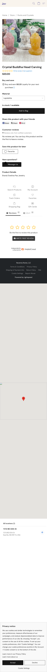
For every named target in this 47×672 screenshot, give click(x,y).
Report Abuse (30, 273)
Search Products (14, 190)
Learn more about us (10, 657)
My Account (33, 190)
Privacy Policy (32, 267)
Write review (17, 71)
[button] (4, 3)
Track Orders (14, 198)
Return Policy (31, 270)
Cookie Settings (17, 273)
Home (4, 15)
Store (12, 15)
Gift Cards (32, 206)
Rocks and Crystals (26, 15)
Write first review (25, 238)
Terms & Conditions (17, 267)
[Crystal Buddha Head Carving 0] (23, 40)
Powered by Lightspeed (23, 277)
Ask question (27, 71)
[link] (23, 667)
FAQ (39, 270)
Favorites (32, 198)
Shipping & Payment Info (15, 270)
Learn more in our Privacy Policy (14, 654)
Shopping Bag (14, 206)
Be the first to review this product (24, 232)
